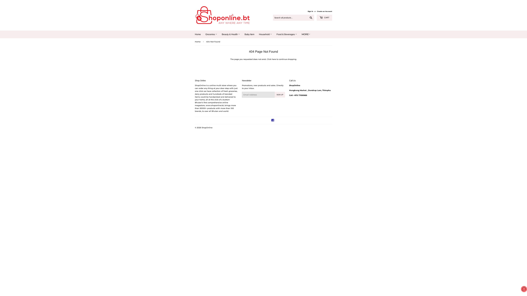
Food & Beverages (286, 34)
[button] (524, 289)
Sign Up (280, 95)
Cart (326, 17)
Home (198, 34)
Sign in (310, 11)
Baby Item (249, 34)
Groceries (210, 34)
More (305, 34)
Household (264, 34)
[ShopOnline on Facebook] (272, 120)
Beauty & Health (230, 34)
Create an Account (324, 11)
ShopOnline (207, 127)
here (274, 59)
